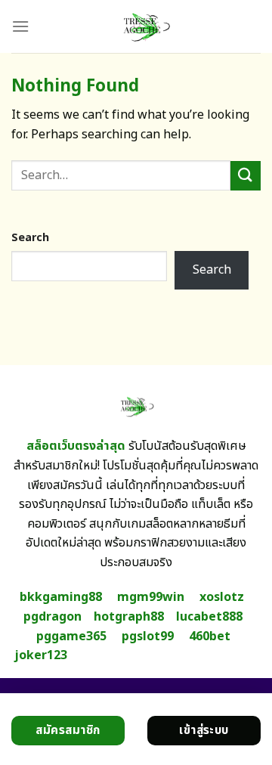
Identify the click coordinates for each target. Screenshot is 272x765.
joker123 (40, 655)
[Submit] (245, 175)
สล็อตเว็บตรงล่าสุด (75, 446)
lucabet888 (209, 617)
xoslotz (221, 597)
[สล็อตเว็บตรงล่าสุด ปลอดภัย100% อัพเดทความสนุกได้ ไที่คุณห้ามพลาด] (145, 26)
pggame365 (71, 636)
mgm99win (150, 597)
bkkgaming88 (61, 597)
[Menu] (20, 26)
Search (30, 238)
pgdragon (52, 617)
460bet (209, 636)
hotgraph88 (129, 617)
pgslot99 (148, 636)
